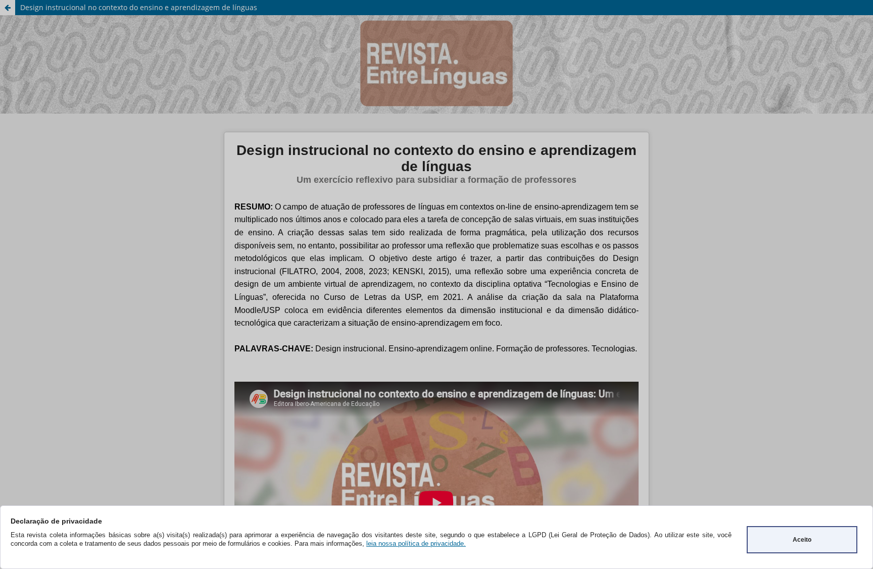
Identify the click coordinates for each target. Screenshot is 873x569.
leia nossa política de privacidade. (416, 543)
